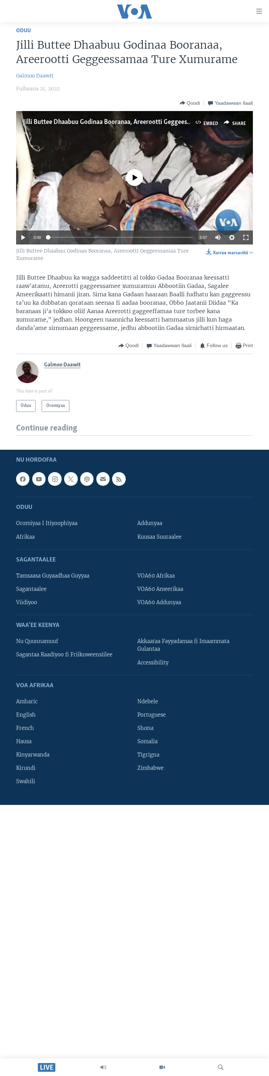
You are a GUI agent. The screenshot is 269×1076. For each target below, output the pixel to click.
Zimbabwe (150, 768)
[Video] (162, 1067)
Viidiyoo (26, 602)
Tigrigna (148, 755)
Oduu (23, 31)
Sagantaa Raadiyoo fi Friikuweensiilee (64, 654)
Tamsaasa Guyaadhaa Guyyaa (52, 576)
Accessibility (152, 662)
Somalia (147, 741)
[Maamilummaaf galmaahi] (103, 478)
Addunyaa (149, 523)
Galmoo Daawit (35, 76)
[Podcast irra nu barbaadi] (87, 478)
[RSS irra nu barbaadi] (118, 478)
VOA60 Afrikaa (156, 576)
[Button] (190, 103)
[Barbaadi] (220, 1067)
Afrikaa (25, 536)
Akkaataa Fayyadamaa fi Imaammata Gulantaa (183, 645)
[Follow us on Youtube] (39, 478)
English (26, 715)
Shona (145, 728)
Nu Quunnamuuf (37, 641)
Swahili (25, 781)
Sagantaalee (31, 589)
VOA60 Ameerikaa (160, 589)
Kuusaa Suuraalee (159, 536)
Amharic (26, 701)
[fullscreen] (246, 237)
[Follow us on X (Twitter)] (70, 478)
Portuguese (151, 715)
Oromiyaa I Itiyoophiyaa (46, 523)
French (25, 728)
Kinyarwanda (32, 755)
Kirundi (25, 768)
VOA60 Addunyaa (159, 602)
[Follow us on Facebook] (22, 478)
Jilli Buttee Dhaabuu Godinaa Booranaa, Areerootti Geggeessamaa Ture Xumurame (136, 122)
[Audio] (103, 1067)
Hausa (24, 741)
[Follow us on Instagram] (54, 478)
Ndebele (147, 701)
